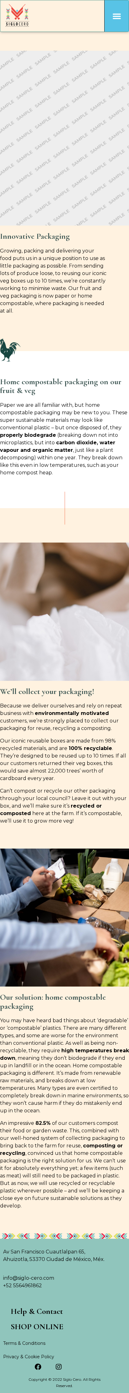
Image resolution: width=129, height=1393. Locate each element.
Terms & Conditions (24, 1343)
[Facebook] (38, 1367)
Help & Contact (37, 1311)
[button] (116, 16)
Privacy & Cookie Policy (28, 1357)
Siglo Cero (72, 1379)
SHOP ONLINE (37, 1326)
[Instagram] (58, 1367)
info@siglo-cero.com (28, 1278)
